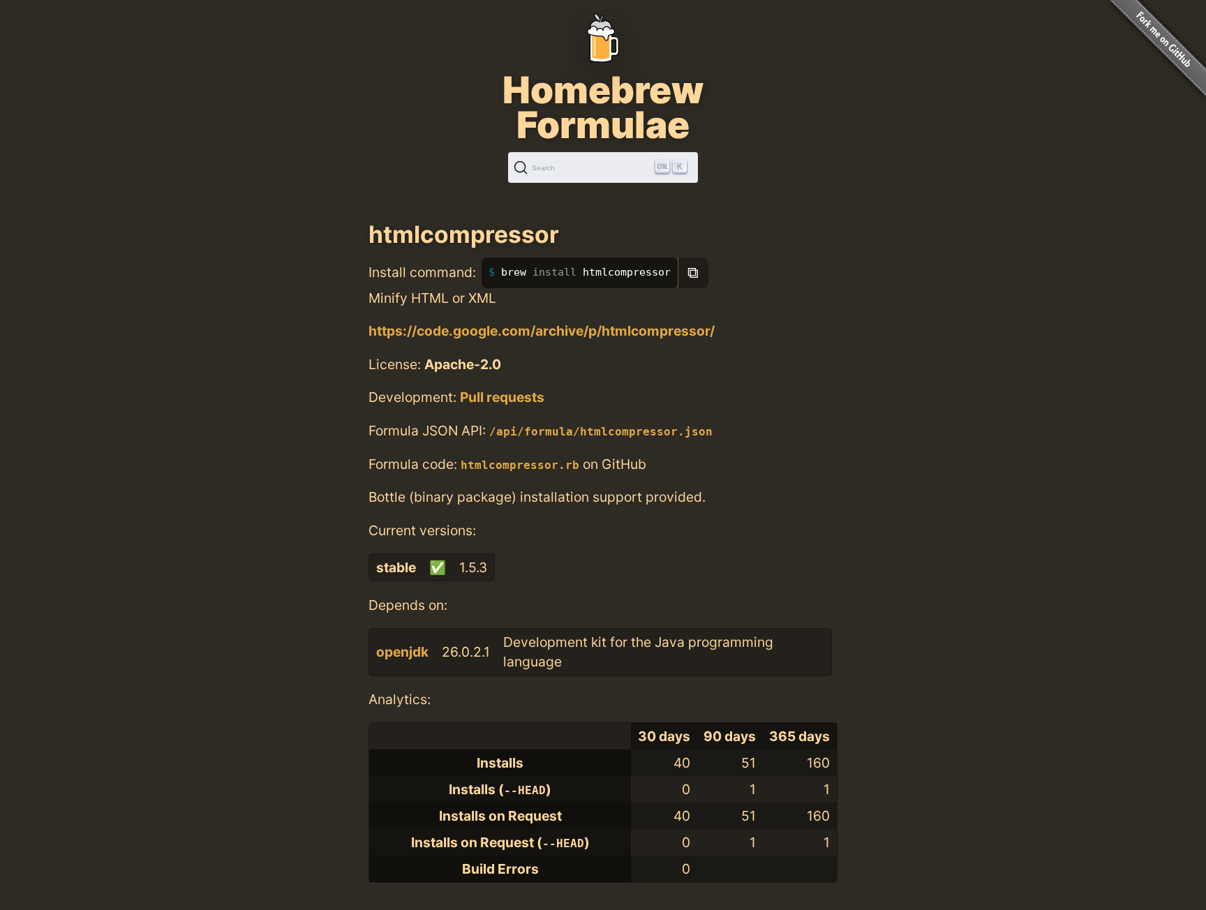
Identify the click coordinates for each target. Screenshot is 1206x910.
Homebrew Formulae (603, 107)
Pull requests (502, 397)
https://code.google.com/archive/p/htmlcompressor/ (541, 330)
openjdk (402, 651)
